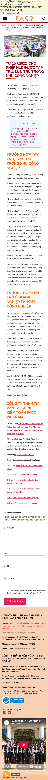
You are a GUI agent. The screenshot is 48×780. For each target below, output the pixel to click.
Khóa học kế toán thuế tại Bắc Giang (22, 475)
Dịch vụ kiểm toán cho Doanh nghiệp (22, 503)
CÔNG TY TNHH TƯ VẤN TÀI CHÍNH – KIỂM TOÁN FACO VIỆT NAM (23, 142)
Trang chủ (5, 25)
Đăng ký (15, 13)
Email (7, 566)
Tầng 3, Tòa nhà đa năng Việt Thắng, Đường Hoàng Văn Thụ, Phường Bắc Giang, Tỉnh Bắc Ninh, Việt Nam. (24, 626)
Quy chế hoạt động (29, 693)
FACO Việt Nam (20, 778)
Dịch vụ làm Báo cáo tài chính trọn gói (23, 498)
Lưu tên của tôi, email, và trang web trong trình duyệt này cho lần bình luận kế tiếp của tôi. (26, 592)
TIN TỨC (14, 25)
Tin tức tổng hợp (25, 25)
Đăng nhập (6, 13)
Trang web (9, 578)
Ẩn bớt (31, 123)
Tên (6, 553)
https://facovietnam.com (24, 455)
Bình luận (9, 528)
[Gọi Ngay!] (6, 774)
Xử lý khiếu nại (13, 693)
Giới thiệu (7, 691)
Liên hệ (16, 691)
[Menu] (4, 18)
